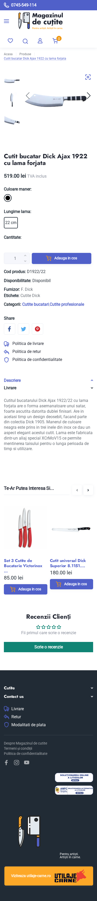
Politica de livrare (27, 343)
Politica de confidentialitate (36, 359)
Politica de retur (26, 351)
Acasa (8, 54)
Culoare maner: (18, 189)
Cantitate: (12, 237)
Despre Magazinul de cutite (25, 743)
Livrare (17, 709)
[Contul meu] (40, 40)
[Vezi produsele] (37, 21)
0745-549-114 (23, 5)
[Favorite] (10, 40)
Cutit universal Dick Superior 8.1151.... (68, 563)
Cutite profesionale (67, 304)
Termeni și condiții (18, 748)
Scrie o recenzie (48, 646)
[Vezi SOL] (74, 778)
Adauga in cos (65, 258)
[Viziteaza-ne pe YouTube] (26, 762)
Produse (25, 54)
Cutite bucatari (35, 304)
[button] (89, 95)
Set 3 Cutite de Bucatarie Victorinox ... (23, 566)
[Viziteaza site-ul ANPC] (74, 791)
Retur (16, 717)
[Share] (9, 329)
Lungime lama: (17, 211)
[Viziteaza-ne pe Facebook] (6, 762)
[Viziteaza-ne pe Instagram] (16, 762)
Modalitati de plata (28, 725)
